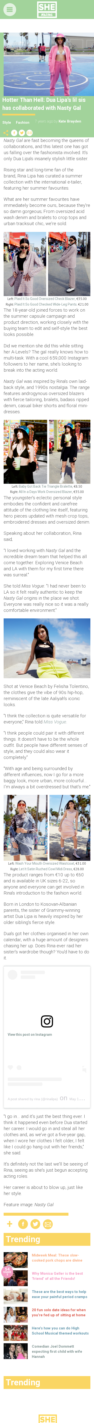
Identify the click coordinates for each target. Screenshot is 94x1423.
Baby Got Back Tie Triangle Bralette (45, 486)
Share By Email (29, 133)
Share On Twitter (22, 133)
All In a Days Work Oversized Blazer (45, 492)
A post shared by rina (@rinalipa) (33, 1099)
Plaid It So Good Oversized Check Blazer (44, 299)
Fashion (22, 122)
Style (6, 122)
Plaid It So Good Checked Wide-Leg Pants (45, 304)
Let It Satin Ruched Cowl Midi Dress (45, 869)
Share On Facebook (14, 133)
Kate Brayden (70, 121)
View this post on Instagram (30, 1035)
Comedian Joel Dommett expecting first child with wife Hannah (57, 1351)
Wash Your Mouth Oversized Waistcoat (44, 863)
